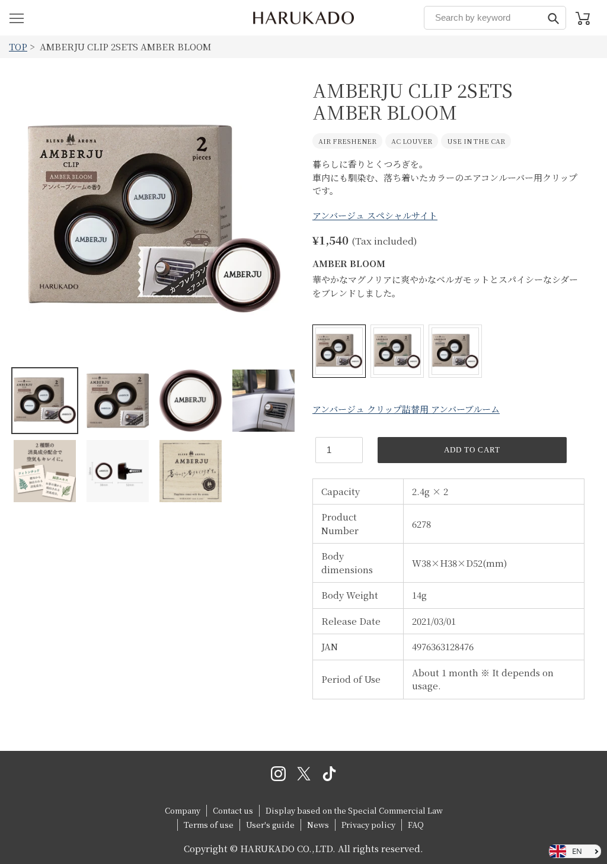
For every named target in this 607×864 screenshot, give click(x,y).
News (318, 824)
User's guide (270, 824)
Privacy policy (368, 824)
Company (182, 810)
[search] (495, 18)
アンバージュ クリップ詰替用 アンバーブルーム (406, 409)
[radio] (339, 351)
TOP (18, 46)
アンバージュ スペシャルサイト (374, 215)
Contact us (233, 810)
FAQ (416, 824)
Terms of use (209, 824)
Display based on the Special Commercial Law (354, 810)
